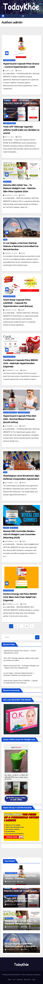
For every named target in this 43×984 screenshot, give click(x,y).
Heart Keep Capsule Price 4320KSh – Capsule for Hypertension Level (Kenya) (18, 303)
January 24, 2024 (11, 195)
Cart (14, 979)
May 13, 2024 (9, 137)
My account (27, 979)
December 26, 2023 (12, 370)
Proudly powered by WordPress (11, 974)
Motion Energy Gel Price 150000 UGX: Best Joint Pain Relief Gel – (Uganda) (20, 597)
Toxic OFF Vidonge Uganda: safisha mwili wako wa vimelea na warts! (21, 129)
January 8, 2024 (11, 310)
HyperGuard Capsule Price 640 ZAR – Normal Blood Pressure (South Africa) (19, 419)
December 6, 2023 (11, 426)
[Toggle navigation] (23, 16)
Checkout (19, 979)
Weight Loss (7, 181)
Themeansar (36, 974)
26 (27, 626)
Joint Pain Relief (8, 590)
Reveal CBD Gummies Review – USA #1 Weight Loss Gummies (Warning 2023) (19, 534)
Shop (33, 979)
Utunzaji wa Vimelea (9, 123)
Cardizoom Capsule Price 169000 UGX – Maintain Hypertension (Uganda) (20, 363)
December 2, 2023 (11, 541)
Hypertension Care (9, 60)
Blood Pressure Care (10, 412)
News (5, 239)
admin (19, 70)
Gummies (6, 527)
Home (9, 979)
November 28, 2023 (12, 604)
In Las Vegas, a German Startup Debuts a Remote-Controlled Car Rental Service (20, 246)
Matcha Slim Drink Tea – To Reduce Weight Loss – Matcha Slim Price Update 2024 (19, 188)
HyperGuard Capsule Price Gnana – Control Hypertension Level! (20, 878)
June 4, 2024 (9, 70)
